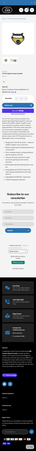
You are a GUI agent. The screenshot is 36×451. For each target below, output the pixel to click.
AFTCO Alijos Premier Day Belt (16, 19)
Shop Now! (5, 370)
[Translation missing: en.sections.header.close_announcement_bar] (35, 3)
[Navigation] (32, 10)
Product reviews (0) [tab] (15, 245)
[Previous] (4, 3)
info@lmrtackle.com (19, 330)
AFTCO (4, 76)
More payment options (18, 114)
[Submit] (31, 431)
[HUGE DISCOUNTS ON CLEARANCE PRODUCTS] (18, 2)
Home (4, 19)
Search (4, 398)
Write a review (18, 262)
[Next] (32, 3)
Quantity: (8, 98)
